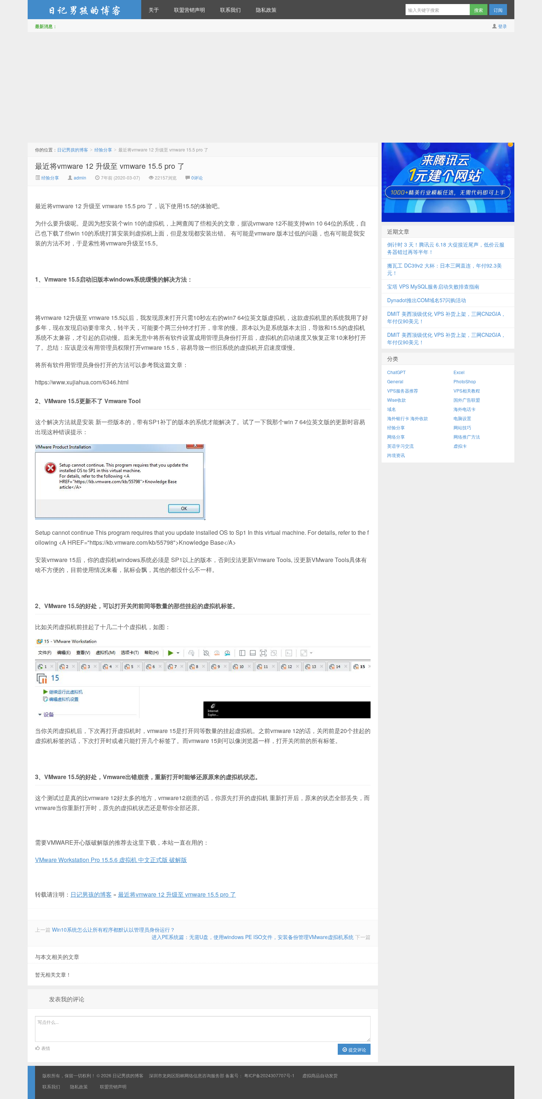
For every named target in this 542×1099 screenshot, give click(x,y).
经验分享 (103, 149)
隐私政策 (266, 9)
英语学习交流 (400, 446)
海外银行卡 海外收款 (407, 418)
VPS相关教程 (467, 390)
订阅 (498, 10)
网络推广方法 (467, 436)
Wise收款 (396, 400)
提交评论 (356, 1049)
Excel (459, 372)
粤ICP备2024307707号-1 (269, 1075)
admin (80, 177)
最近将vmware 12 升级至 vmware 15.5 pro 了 (110, 165)
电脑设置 (462, 418)
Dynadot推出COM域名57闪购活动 (426, 300)
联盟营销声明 (189, 9)
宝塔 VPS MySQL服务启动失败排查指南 (433, 286)
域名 (391, 409)
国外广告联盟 (467, 400)
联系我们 (230, 9)
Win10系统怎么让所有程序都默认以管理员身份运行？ (113, 929)
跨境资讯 (396, 455)
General (395, 381)
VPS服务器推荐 (402, 390)
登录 (502, 26)
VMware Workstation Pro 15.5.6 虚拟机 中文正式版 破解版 (111, 859)
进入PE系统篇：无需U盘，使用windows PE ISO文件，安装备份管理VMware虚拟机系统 (253, 937)
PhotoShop (465, 381)
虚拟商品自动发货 (320, 1075)
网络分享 (396, 436)
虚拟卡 (460, 446)
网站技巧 (462, 427)
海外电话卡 (465, 409)
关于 (154, 9)
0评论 (197, 177)
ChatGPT (396, 372)
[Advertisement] (271, 87)
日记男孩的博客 (84, 9)
